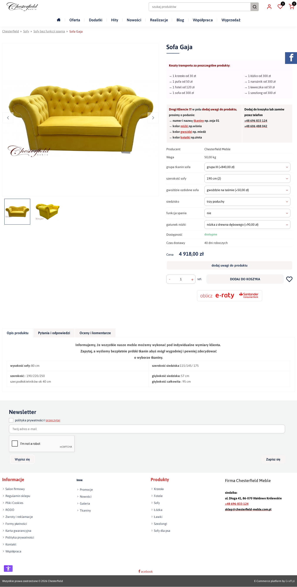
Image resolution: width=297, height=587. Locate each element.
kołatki (185, 137)
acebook (147, 571)
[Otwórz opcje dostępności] (8, 568)
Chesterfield (10, 31)
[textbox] (247, 167)
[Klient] (269, 7)
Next (153, 117)
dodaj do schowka (289, 279)
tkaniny (199, 120)
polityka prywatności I (37, 420)
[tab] (17, 333)
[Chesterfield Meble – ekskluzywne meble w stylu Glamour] (22, 6)
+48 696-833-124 (237, 504)
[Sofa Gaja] (81, 119)
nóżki (184, 126)
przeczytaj (53, 420)
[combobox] (247, 167)
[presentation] (17, 333)
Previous (7, 117)
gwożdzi (186, 131)
